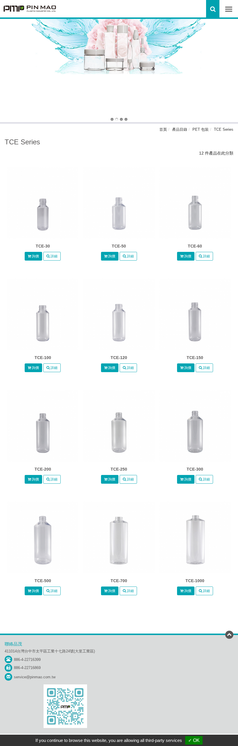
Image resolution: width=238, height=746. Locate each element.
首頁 (163, 129)
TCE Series (223, 129)
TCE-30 (43, 246)
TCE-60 (195, 246)
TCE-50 (119, 246)
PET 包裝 (200, 129)
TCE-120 (119, 357)
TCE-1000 (194, 580)
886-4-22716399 (27, 659)
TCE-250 (119, 469)
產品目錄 (179, 129)
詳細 (53, 256)
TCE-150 (195, 357)
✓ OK (194, 740)
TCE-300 (195, 469)
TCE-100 (43, 357)
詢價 (35, 256)
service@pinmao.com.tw (34, 677)
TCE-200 (43, 469)
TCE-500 (43, 580)
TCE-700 (119, 580)
